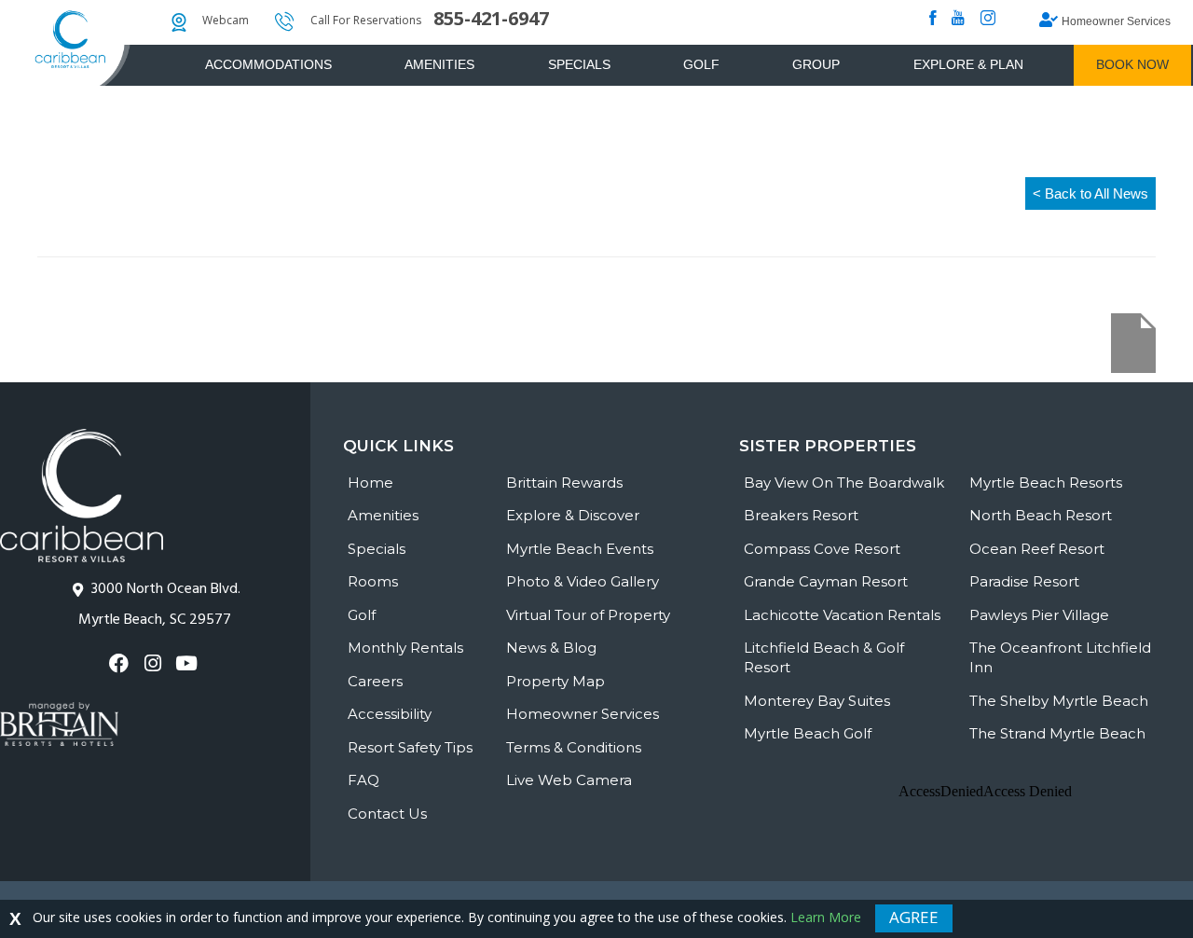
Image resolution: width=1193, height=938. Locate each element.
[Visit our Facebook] (121, 663)
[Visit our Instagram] (155, 663)
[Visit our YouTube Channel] (188, 663)
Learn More (825, 917)
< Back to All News (1090, 193)
